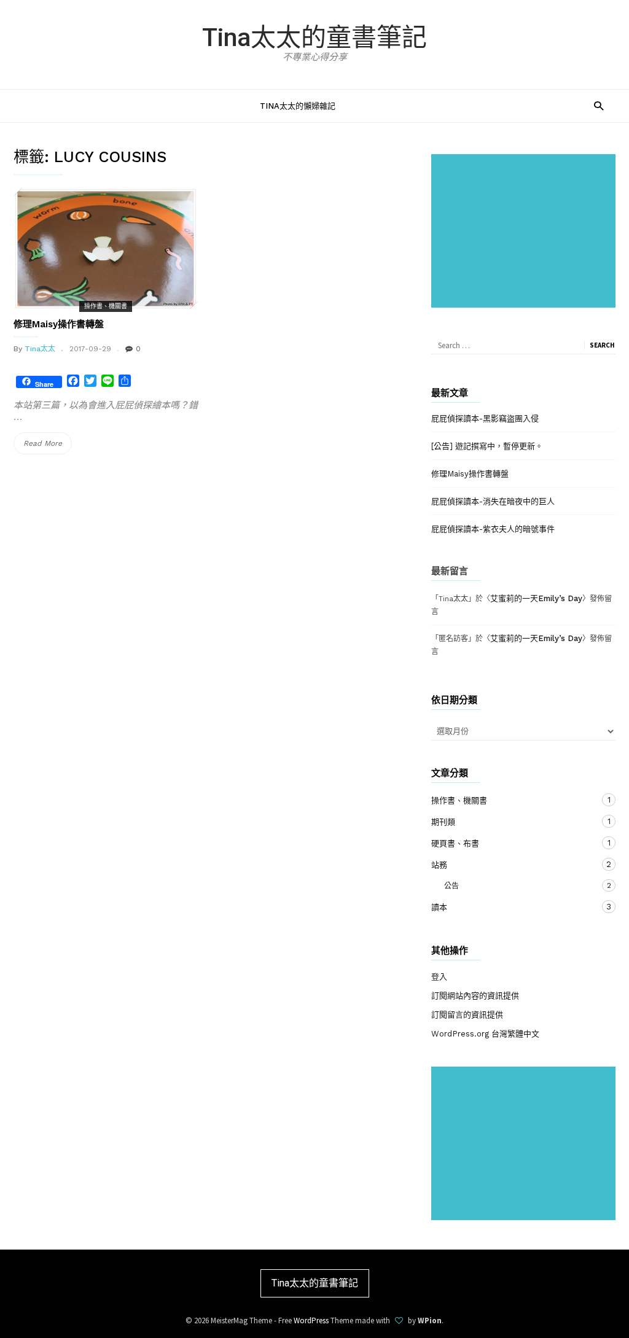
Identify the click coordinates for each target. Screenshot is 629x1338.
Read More (46, 446)
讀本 (511, 907)
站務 (511, 864)
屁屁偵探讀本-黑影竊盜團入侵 (485, 418)
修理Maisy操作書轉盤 (59, 324)
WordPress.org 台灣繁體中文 (485, 1033)
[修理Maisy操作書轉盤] (106, 248)
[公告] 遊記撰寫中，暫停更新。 (487, 446)
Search (602, 345)
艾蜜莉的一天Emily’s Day (536, 598)
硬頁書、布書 (511, 843)
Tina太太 (40, 348)
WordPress (311, 1320)
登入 (439, 976)
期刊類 (511, 822)
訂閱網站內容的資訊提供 (475, 995)
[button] (598, 105)
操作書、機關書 (105, 306)
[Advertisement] (526, 232)
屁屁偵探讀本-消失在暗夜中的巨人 (493, 501)
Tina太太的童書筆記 (314, 37)
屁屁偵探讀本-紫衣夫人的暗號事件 (493, 529)
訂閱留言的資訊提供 (467, 1014)
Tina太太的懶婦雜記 (297, 106)
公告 (505, 885)
